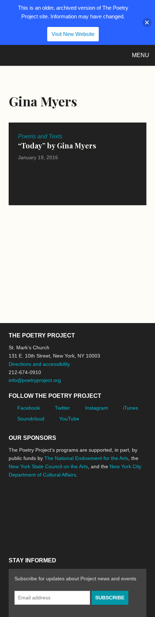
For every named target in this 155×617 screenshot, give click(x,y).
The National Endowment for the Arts (86, 458)
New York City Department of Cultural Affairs (29, 532)
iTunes (130, 408)
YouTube (69, 419)
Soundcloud (30, 419)
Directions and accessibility (39, 364)
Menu (140, 55)
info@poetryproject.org (35, 380)
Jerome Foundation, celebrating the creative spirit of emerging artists (75, 502)
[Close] (146, 22)
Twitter (62, 408)
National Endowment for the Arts (28, 501)
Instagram (96, 408)
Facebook (28, 408)
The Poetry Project (39, 55)
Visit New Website (73, 34)
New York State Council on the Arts (48, 466)
